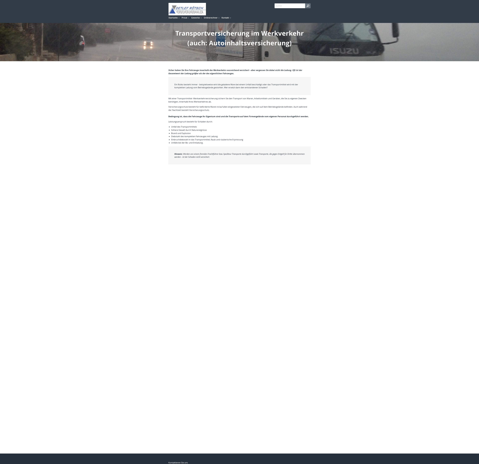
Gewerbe (195, 17)
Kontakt (225, 17)
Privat (184, 17)
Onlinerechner (211, 17)
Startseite (173, 17)
